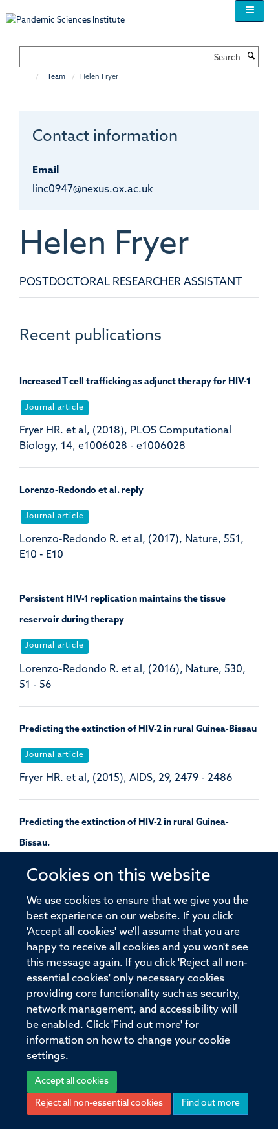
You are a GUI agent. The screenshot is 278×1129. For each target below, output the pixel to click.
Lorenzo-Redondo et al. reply (81, 491)
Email (45, 171)
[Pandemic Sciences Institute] (72, 14)
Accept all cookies (72, 1081)
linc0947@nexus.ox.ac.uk (92, 189)
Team (56, 77)
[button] (249, 11)
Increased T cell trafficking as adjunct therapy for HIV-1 (135, 382)
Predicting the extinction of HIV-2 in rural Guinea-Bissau (138, 729)
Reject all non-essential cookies (99, 1103)
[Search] (251, 57)
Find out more (211, 1103)
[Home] (30, 77)
